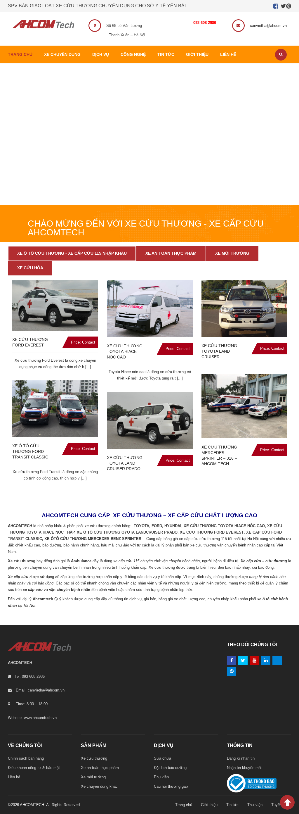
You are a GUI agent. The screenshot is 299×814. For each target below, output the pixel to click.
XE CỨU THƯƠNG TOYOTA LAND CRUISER (219, 351)
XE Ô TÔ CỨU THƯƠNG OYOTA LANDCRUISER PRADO (127, 532)
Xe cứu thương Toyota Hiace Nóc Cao (124, 351)
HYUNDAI (172, 526)
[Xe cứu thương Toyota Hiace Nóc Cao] (150, 308)
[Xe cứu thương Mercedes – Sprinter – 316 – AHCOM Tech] (244, 406)
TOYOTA (141, 526)
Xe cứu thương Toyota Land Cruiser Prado (124, 463)
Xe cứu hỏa (30, 267)
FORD (157, 526)
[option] (55, 386)
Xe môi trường (232, 253)
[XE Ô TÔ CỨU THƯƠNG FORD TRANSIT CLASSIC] (55, 408)
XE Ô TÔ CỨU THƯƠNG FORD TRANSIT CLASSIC (30, 451)
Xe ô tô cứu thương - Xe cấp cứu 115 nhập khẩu (72, 253)
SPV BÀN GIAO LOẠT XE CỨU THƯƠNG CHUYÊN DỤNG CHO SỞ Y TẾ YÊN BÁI (97, 5)
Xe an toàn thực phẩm (171, 253)
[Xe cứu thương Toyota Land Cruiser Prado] (150, 420)
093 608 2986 (204, 22)
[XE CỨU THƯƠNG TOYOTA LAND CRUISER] (244, 308)
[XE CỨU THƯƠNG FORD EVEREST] (55, 305)
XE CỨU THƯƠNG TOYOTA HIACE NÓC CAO (224, 526)
